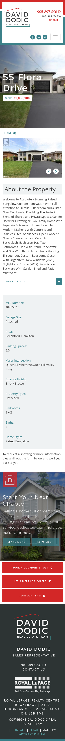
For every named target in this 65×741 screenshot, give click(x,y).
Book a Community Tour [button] (30, 567)
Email (56, 20)
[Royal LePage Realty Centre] (32, 685)
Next (56, 171)
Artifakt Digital (32, 734)
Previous (48, 171)
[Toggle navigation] (55, 36)
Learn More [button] (16, 541)
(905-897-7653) (51, 16)
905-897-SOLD (49, 11)
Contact (19, 730)
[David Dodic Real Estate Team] (17, 19)
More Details (16, 281)
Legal (34, 730)
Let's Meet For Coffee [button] (30, 581)
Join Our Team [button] (30, 595)
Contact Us (34, 669)
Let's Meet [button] (45, 541)
